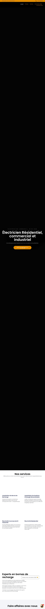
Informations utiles (38, 4)
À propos (26, 4)
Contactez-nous (39, 5)
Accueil (22, 4)
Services (31, 4)
